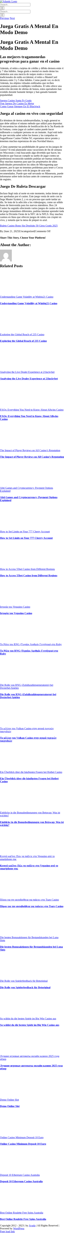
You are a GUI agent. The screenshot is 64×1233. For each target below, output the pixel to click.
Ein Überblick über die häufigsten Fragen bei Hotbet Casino (31, 772)
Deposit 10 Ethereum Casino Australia (20, 1175)
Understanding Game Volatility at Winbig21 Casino (26, 296)
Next (12, 18)
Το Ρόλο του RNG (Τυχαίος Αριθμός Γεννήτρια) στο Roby (31, 644)
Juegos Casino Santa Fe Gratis (16, 100)
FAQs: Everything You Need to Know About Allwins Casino (32, 409)
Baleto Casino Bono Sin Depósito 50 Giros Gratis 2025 (29, 225)
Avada (32, 1225)
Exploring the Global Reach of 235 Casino (22, 334)
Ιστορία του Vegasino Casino (15, 606)
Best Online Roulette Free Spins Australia (21, 1212)
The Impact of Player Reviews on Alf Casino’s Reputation (30, 450)
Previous (4, 18)
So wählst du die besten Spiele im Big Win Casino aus (28, 1018)
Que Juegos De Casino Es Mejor (17, 103)
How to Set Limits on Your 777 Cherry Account (25, 531)
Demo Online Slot (9, 1099)
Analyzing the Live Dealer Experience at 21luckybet (27, 372)
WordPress (18, 1228)
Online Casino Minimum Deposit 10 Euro (21, 1137)
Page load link (7, 1231)
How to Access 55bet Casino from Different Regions (27, 569)
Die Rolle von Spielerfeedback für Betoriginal (24, 980)
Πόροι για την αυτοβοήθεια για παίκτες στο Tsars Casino (29, 899)
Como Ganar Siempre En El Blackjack (20, 106)
